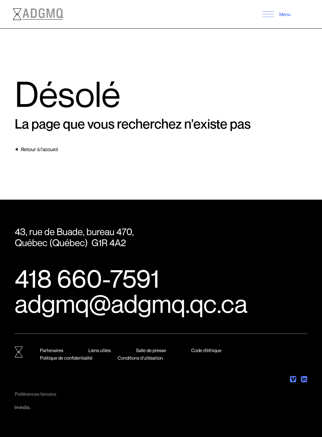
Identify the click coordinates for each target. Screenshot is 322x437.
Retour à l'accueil (39, 149)
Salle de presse (151, 350)
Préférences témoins (35, 394)
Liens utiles (99, 350)
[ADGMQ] (38, 14)
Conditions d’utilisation (140, 358)
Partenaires (51, 350)
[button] (268, 14)
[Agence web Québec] (23, 406)
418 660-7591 (87, 278)
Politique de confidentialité (66, 358)
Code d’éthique (206, 350)
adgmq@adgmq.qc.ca (131, 303)
